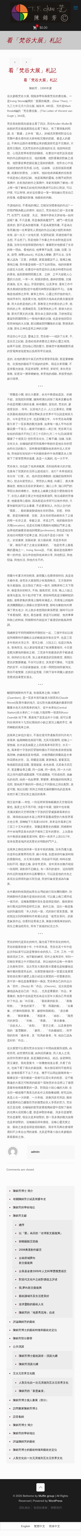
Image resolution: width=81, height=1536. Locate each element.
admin (35, 1151)
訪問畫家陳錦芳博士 (25, 1408)
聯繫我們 (56, 1507)
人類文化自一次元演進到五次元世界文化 (43, 1382)
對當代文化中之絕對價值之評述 (38, 1279)
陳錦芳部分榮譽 (22, 1338)
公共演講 (18, 1346)
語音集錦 (18, 1416)
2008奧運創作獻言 (30, 1249)
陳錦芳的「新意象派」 (32, 1390)
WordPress (55, 1500)
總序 (21, 1224)
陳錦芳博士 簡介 (23, 1190)
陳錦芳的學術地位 (24, 1207)
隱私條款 (24, 1507)
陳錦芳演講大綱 (28, 1364)
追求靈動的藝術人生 (31, 1304)
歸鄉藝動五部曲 (28, 1241)
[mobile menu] (75, 8)
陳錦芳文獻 (20, 1215)
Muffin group (46, 1495)
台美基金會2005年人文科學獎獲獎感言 (42, 1271)
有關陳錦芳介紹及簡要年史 (29, 1199)
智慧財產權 (40, 1507)
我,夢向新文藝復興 (30, 1287)
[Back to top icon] (40, 1487)
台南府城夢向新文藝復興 (27, 1260)
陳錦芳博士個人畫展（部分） (31, 1400)
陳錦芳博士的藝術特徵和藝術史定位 (35, 1330)
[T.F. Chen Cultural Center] (40, 12)
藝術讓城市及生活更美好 (34, 1296)
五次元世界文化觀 (24, 1373)
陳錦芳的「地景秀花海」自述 (37, 1312)
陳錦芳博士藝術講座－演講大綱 (38, 1355)
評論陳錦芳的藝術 (24, 1321)
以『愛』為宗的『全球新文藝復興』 (41, 1233)
